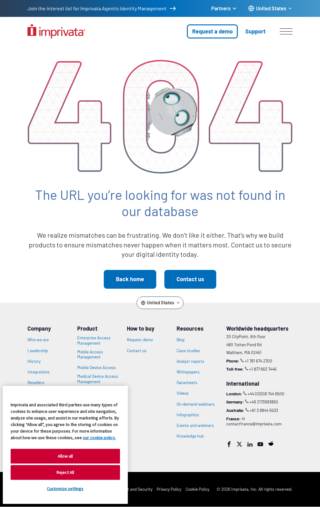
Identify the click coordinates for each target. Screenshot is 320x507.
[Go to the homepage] (56, 31)
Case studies (188, 350)
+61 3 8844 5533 (264, 410)
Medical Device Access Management (97, 379)
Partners (221, 8)
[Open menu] (286, 31)
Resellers (36, 382)
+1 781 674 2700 (258, 360)
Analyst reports (190, 361)
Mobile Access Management (90, 354)
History (34, 361)
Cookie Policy (197, 489)
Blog (180, 339)
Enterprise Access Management (94, 340)
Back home (130, 279)
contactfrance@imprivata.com (254, 423)
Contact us (190, 279)
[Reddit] (271, 443)
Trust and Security (135, 489)
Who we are (38, 339)
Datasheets (187, 382)
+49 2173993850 (263, 401)
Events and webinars (195, 425)
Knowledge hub (190, 436)
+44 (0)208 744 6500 (266, 393)
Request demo (140, 339)
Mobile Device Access (96, 367)
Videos (183, 393)
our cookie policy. (99, 437)
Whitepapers (188, 371)
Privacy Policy (169, 489)
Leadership (38, 350)
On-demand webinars (196, 404)
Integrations (39, 371)
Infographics (188, 414)
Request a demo (212, 31)
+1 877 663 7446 (263, 369)
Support (255, 31)
